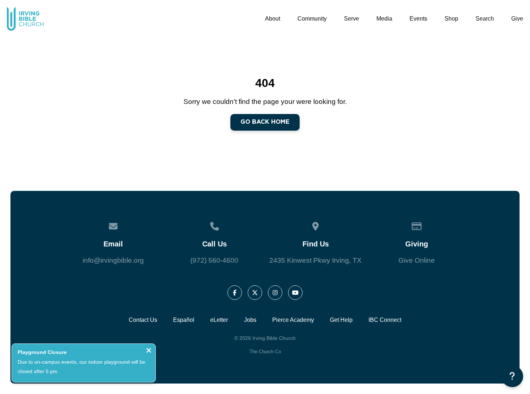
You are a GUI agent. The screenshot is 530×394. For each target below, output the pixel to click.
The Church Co (265, 351)
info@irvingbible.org (113, 260)
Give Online (416, 260)
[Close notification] (148, 351)
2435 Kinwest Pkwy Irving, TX (315, 260)
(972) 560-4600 (214, 260)
